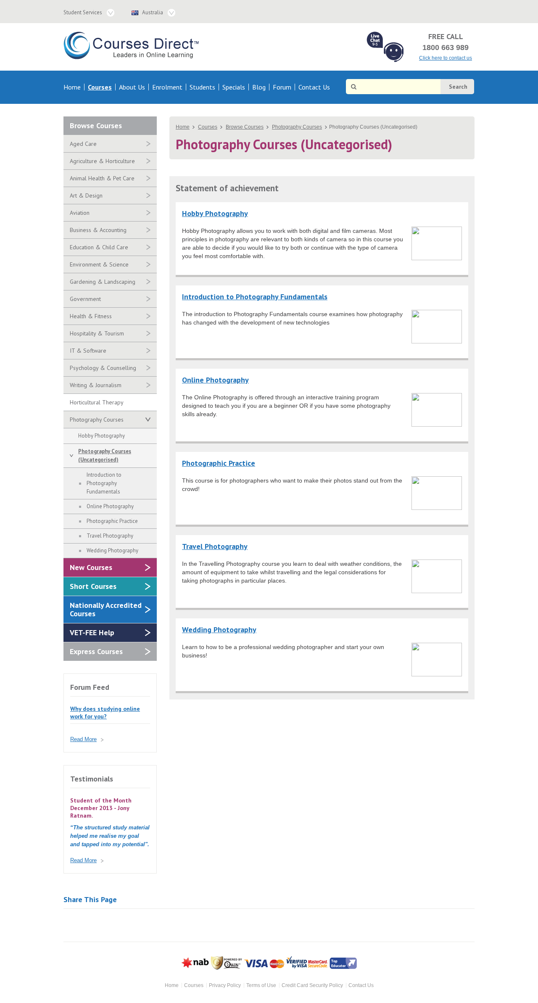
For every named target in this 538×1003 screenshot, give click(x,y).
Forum (282, 87)
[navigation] (198, 87)
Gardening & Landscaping (102, 281)
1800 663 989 (445, 47)
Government (85, 299)
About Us (132, 87)
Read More (83, 739)
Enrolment (167, 87)
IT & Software (88, 350)
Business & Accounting (98, 230)
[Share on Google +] (71, 925)
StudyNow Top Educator (343, 963)
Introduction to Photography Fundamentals (104, 483)
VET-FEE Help (92, 632)
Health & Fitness (91, 316)
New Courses (91, 567)
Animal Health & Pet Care (102, 178)
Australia (152, 12)
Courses (100, 87)
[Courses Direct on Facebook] (454, 10)
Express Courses (96, 651)
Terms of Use (261, 985)
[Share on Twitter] (95, 925)
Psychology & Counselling (103, 368)
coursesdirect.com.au (133, 46)
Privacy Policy (225, 985)
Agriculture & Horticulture (102, 161)
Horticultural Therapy (97, 402)
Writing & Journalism (95, 385)
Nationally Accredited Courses (106, 609)
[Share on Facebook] (119, 925)
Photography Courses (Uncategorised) (104, 455)
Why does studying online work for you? (105, 712)
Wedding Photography (112, 550)
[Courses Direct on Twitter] (469, 10)
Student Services (82, 12)
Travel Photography (110, 535)
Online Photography (110, 506)
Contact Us (314, 87)
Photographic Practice (112, 521)
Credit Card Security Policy (312, 985)
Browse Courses (96, 125)
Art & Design (86, 195)
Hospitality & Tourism (97, 333)
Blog (259, 87)
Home (72, 87)
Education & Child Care (99, 247)
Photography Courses (97, 419)
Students (202, 87)
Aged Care (83, 144)
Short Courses (93, 586)
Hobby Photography (101, 435)
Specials (233, 87)
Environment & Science (99, 264)
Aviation (80, 212)
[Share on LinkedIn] (143, 925)
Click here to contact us (445, 58)
